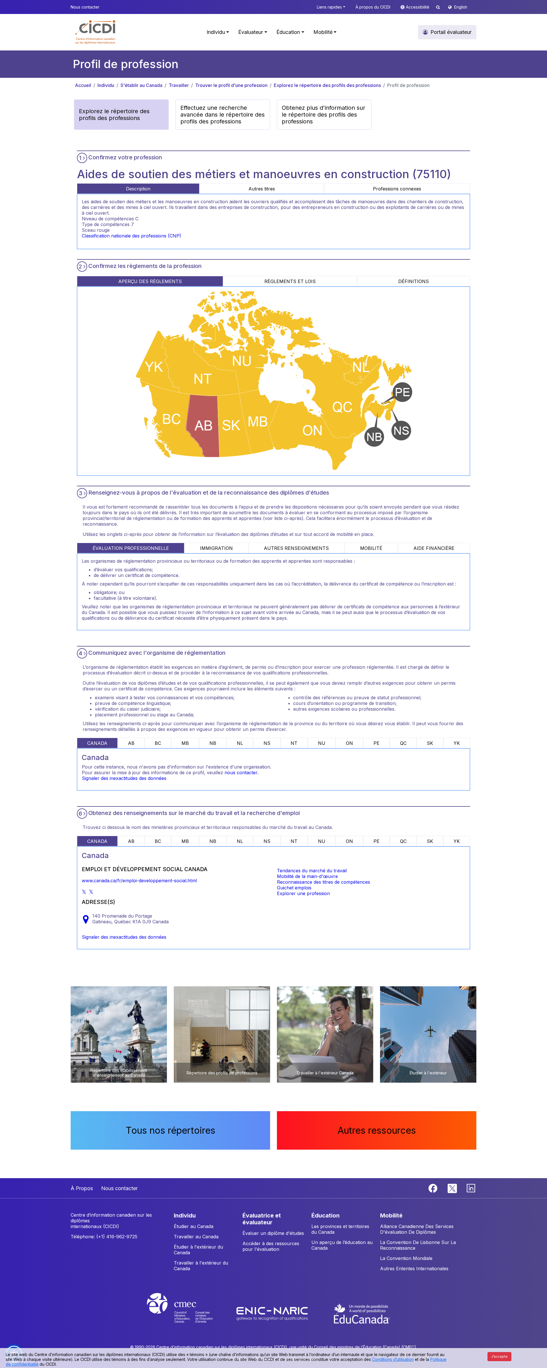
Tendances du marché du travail (312, 870)
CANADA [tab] (97, 743)
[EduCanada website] (361, 1313)
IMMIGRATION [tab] (216, 548)
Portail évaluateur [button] (451, 32)
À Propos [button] (82, 1188)
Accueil (83, 85)
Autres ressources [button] (377, 1130)
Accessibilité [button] (418, 7)
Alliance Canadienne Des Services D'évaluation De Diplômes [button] (417, 1229)
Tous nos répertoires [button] (170, 1130)
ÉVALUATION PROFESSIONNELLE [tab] (131, 548)
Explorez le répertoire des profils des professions (327, 85)
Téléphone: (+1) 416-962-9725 (104, 1236)
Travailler (179, 85)
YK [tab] (457, 743)
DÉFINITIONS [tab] (413, 281)
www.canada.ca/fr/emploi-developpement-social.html (139, 880)
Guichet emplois (294, 888)
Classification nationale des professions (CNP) (131, 236)
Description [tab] (138, 189)
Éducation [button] (288, 32)
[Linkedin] (471, 1187)
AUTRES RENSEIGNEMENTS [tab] (296, 548)
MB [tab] (185, 743)
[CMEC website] (187, 1313)
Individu (105, 85)
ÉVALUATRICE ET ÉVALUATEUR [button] (261, 1219)
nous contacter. (241, 772)
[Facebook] (434, 1187)
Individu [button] (216, 32)
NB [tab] (212, 743)
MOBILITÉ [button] (391, 1215)
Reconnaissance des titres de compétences (323, 882)
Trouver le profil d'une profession (231, 85)
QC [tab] (403, 743)
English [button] (460, 7)
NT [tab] (294, 743)
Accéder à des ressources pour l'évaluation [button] (270, 1246)
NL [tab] (240, 743)
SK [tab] (430, 743)
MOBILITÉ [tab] (371, 548)
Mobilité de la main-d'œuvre (307, 876)
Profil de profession (408, 85)
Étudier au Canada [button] (193, 1226)
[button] (96, 32)
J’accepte (499, 1356)
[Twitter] (452, 1187)
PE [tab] (376, 743)
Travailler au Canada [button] (196, 1236)
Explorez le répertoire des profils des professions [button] (114, 114)
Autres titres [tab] (261, 189)
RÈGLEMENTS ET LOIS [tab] (290, 281)
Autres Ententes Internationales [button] (414, 1268)
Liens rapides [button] (329, 7)
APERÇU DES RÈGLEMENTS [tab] (150, 281)
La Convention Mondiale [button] (406, 1258)
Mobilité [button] (322, 32)
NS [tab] (267, 743)
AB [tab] (131, 743)
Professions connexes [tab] (397, 189)
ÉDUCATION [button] (325, 1215)
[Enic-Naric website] (272, 1313)
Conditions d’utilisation (393, 1359)
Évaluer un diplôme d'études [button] (273, 1233)
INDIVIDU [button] (185, 1215)
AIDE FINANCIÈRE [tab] (433, 548)
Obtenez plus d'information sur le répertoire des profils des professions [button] (323, 114)
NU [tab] (321, 743)
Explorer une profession (303, 893)
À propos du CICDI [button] (373, 7)
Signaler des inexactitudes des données (124, 778)
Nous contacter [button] (85, 7)
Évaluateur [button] (250, 32)
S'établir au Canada (141, 85)
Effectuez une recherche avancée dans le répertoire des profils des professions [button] (222, 114)
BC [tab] (158, 743)
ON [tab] (349, 743)
